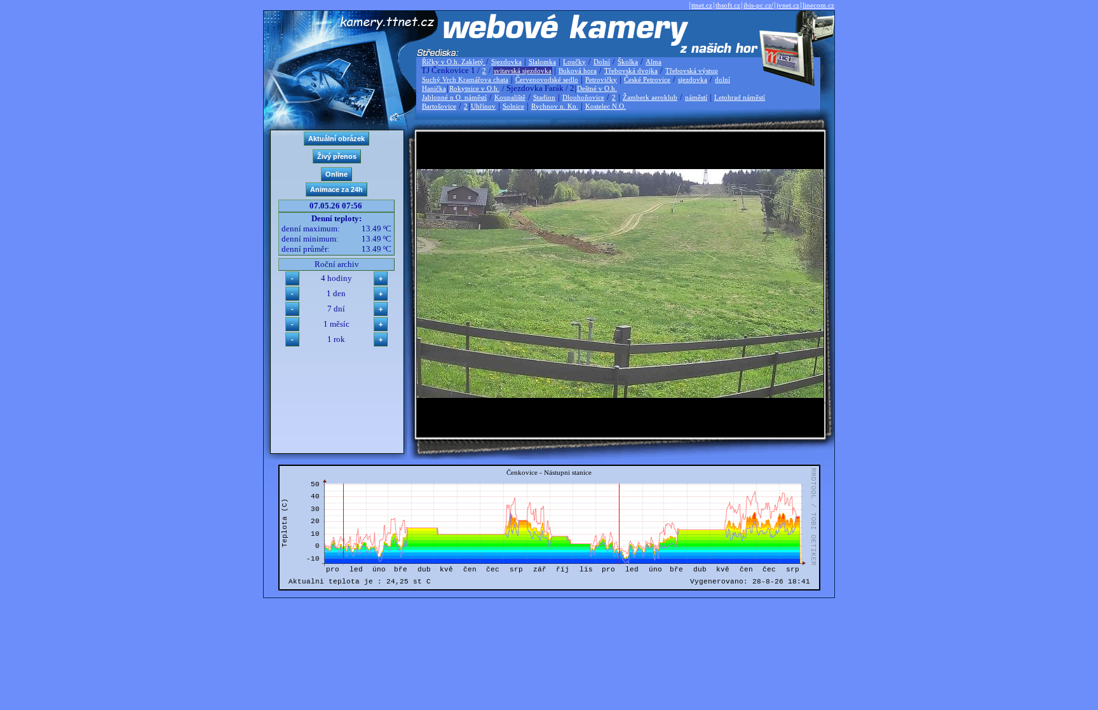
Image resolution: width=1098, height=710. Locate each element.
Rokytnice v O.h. (474, 88)
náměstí (696, 97)
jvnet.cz (787, 5)
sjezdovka (692, 79)
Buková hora (578, 70)
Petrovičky (601, 79)
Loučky (574, 61)
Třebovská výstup (691, 70)
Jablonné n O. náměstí (454, 97)
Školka (628, 61)
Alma (653, 61)
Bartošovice (439, 106)
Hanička (434, 88)
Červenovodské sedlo (546, 79)
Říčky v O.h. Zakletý (453, 61)
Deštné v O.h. (597, 88)
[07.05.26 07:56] (620, 395)
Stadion (544, 97)
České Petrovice (647, 79)
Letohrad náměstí (739, 97)
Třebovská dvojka (631, 70)
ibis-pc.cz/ (758, 5)
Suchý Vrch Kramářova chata (465, 79)
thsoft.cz (727, 5)
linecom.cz (818, 5)
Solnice (513, 106)
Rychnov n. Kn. (554, 106)
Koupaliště (509, 97)
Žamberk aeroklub (650, 97)
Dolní (601, 61)
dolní (722, 79)
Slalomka (542, 61)
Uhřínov (483, 106)
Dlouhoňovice (583, 97)
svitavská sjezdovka (523, 70)
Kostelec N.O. (605, 106)
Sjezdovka (506, 61)
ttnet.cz (701, 5)
